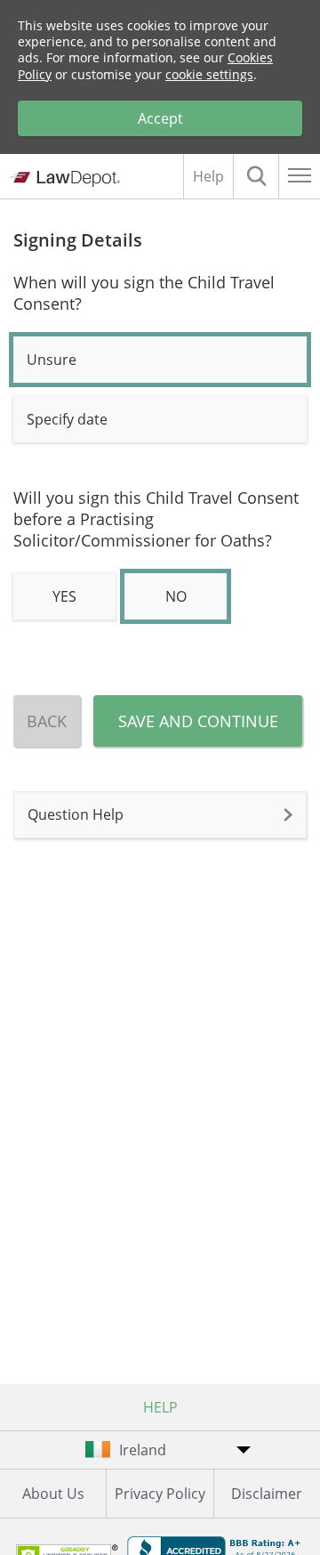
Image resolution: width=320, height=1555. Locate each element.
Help (208, 176)
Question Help (76, 814)
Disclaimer (266, 1493)
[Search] (256, 176)
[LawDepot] (64, 179)
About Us (53, 1493)
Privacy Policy (160, 1493)
